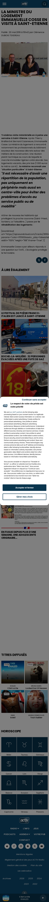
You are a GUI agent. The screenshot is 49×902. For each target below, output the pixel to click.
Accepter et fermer (24, 487)
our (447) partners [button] (16, 412)
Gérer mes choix (24, 496)
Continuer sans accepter (34, 399)
